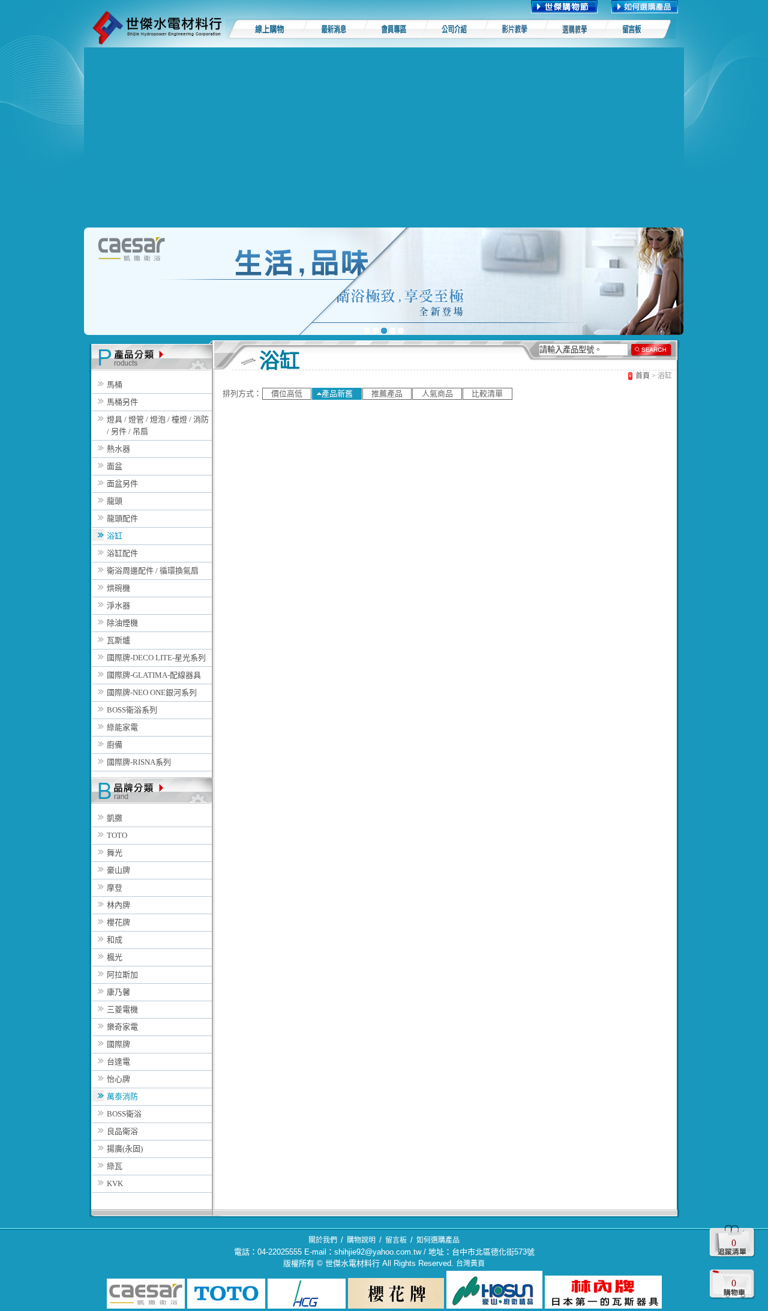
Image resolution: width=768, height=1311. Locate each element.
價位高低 (286, 393)
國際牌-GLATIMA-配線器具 (154, 675)
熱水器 (118, 448)
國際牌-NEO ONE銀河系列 (152, 692)
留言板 (396, 1240)
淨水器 (118, 605)
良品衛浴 (122, 1131)
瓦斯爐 (118, 640)
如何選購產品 (438, 1240)
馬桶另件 (122, 401)
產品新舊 (337, 393)
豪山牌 (118, 870)
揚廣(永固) (125, 1148)
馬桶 (114, 384)
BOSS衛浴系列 (132, 709)
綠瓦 (114, 1166)
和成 (114, 939)
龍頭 (114, 500)
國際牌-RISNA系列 (139, 762)
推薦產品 (387, 393)
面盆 (114, 466)
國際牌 (118, 1044)
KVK (115, 1183)
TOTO (117, 835)
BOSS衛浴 (124, 1113)
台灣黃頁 (470, 1263)
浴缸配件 (122, 553)
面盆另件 (122, 483)
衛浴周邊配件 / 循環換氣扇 (153, 570)
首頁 (642, 376)
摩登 (114, 887)
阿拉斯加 (122, 974)
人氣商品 (437, 393)
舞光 (114, 852)
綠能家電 (122, 727)
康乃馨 (118, 991)
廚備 (114, 744)
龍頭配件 (122, 518)
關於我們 (322, 1240)
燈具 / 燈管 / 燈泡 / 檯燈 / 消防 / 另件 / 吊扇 (158, 425)
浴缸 (114, 535)
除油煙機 (122, 622)
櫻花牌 (118, 922)
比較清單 (487, 393)
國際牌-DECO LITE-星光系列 (156, 657)
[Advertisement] (384, 137)
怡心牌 (118, 1078)
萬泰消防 (122, 1096)
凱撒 (114, 817)
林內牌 (118, 904)
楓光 (114, 957)
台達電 (118, 1061)
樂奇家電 (122, 1026)
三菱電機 (122, 1009)
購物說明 (361, 1240)
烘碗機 (118, 587)
